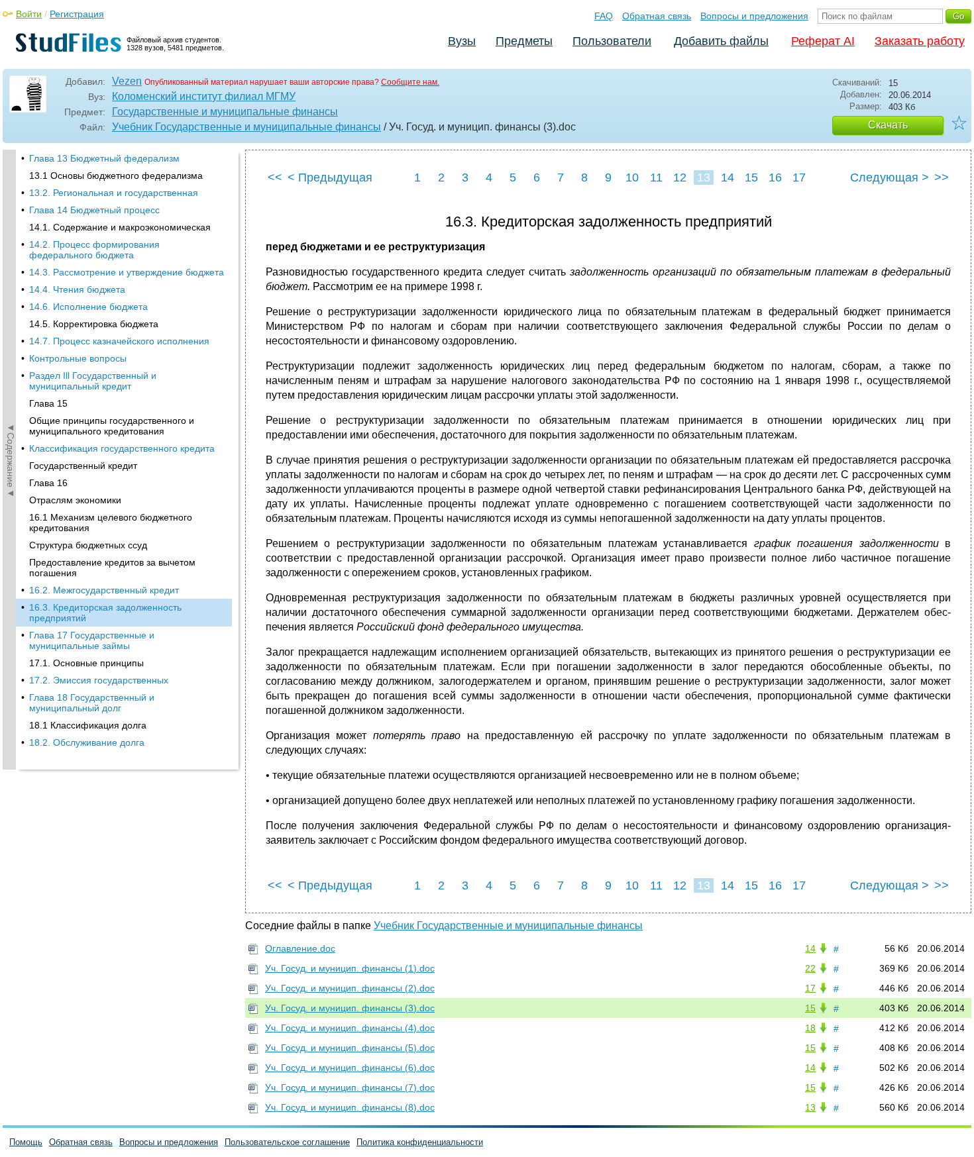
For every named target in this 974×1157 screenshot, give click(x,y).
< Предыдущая (330, 177)
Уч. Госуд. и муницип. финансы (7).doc (350, 1087)
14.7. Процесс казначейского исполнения (119, 341)
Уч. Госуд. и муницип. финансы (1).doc (350, 968)
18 (810, 1028)
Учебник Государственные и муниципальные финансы (246, 126)
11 (656, 177)
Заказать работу (920, 41)
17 (799, 177)
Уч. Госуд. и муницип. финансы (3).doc (350, 1008)
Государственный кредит (83, 465)
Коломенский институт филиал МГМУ (204, 96)
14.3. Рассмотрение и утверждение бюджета (126, 272)
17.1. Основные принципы (86, 663)
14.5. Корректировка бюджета (93, 324)
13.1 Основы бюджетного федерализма (116, 175)
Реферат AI (823, 41)
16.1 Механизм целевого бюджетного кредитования (110, 522)
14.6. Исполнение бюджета (88, 306)
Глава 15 (48, 403)
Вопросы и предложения (754, 16)
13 (703, 177)
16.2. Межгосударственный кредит (104, 590)
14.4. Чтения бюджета (77, 289)
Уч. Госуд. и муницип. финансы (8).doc (350, 1107)
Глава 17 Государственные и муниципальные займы (91, 640)
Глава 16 (48, 483)
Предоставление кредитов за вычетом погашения (112, 567)
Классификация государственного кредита (122, 448)
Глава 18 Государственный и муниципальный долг (91, 702)
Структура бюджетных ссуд (88, 545)
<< (275, 177)
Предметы (524, 41)
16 (775, 177)
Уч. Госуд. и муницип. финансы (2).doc (350, 988)
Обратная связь (656, 16)
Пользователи (611, 41)
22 (810, 968)
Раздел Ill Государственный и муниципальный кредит (92, 380)
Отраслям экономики (75, 500)
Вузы (462, 41)
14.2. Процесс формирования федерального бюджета (94, 249)
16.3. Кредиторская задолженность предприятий (105, 612)
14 (727, 177)
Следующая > (889, 177)
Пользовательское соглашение (287, 1142)
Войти (29, 14)
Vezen (127, 81)
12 (679, 177)
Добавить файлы (721, 41)
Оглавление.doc (300, 948)
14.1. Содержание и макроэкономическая (120, 227)
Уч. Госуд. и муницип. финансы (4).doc (350, 1028)
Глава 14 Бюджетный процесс (94, 210)
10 (632, 177)
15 (751, 177)
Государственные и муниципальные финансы (225, 111)
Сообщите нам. (410, 82)
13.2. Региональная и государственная (113, 192)
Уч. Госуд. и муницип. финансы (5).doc (350, 1047)
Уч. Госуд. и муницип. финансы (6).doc (350, 1067)
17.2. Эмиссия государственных (98, 680)
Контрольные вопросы (78, 358)
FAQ (603, 16)
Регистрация (77, 14)
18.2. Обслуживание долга (86, 742)
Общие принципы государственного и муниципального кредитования (111, 425)
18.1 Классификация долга (87, 725)
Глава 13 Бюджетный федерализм (104, 158)
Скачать (888, 124)
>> (941, 177)
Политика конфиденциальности (419, 1142)
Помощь (25, 1142)
